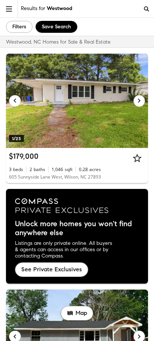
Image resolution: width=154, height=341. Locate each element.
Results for (46, 8)
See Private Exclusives (51, 269)
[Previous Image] (15, 101)
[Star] (137, 158)
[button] (9, 9)
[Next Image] (139, 101)
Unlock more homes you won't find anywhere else (73, 228)
